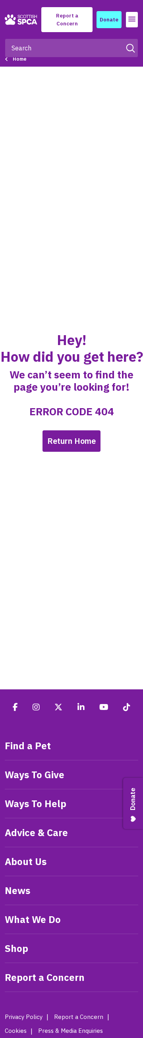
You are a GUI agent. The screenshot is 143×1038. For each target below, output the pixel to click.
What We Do (33, 919)
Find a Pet (28, 745)
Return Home (71, 441)
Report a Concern (67, 19)
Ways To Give (34, 774)
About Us (25, 861)
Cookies (16, 1030)
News (17, 890)
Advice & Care (36, 832)
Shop (16, 948)
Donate (109, 19)
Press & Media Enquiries (70, 1030)
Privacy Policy (24, 1017)
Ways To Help (35, 803)
